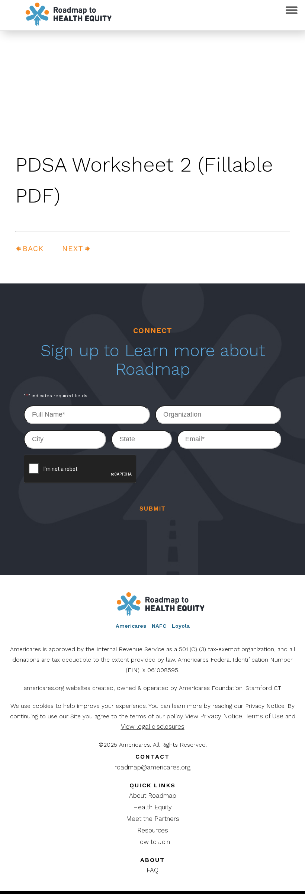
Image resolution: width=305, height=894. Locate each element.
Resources (152, 830)
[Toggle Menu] (292, 9)
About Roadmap (152, 795)
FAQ (152, 870)
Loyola (181, 626)
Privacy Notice (221, 716)
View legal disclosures (152, 726)
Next (72, 248)
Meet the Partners (152, 818)
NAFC (159, 626)
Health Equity (152, 807)
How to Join (152, 842)
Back (33, 248)
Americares (131, 626)
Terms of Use (264, 716)
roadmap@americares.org (152, 767)
